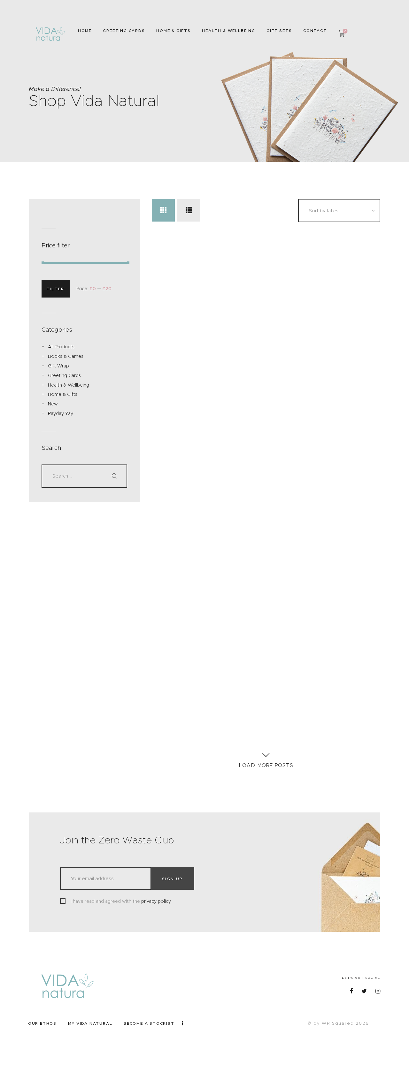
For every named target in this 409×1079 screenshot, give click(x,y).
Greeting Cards (64, 375)
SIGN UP (172, 878)
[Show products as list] (188, 210)
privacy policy (156, 901)
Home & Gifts (62, 394)
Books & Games (65, 356)
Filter (55, 288)
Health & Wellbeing (68, 385)
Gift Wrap (58, 366)
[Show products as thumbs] (163, 210)
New (53, 404)
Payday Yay (60, 413)
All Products (61, 347)
